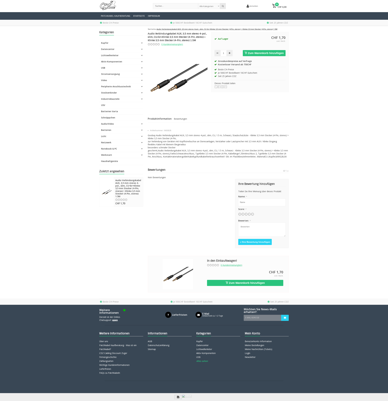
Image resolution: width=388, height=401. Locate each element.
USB (103, 67)
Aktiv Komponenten (111, 61)
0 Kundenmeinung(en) (172, 44)
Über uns (103, 341)
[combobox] (209, 6)
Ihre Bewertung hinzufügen (255, 242)
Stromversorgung (110, 74)
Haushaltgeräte (109, 161)
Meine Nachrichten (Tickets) (258, 349)
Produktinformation (160, 118)
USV (103, 105)
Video (104, 80)
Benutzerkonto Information (258, 341)
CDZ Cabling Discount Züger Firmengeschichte (113, 355)
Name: (242, 196)
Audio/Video (107, 123)
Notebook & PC (109, 148)
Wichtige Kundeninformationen (114, 365)
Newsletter (250, 357)
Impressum (154, 16)
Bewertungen (180, 118)
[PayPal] (187, 396)
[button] (279, 6)
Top (287, 171)
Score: (242, 209)
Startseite (139, 16)
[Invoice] (178, 397)
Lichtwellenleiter (110, 55)
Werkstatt (106, 154)
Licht (103, 136)
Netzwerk (106, 142)
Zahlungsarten (106, 361)
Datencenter (107, 49)
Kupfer (104, 42)
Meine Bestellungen (254, 345)
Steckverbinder (109, 92)
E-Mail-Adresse (252, 317)
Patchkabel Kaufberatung (115, 16)
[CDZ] (123, 6)
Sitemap (152, 349)
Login (247, 353)
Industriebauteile (110, 98)
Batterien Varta (109, 111)
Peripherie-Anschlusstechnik (116, 86)
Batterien (106, 130)
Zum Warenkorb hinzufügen (265, 53)
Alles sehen (202, 361)
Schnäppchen (108, 117)
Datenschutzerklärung (158, 345)
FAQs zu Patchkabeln (109, 372)
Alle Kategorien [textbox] (206, 6)
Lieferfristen (105, 368)
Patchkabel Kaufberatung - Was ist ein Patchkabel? (118, 347)
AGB (150, 341)
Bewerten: (244, 220)
